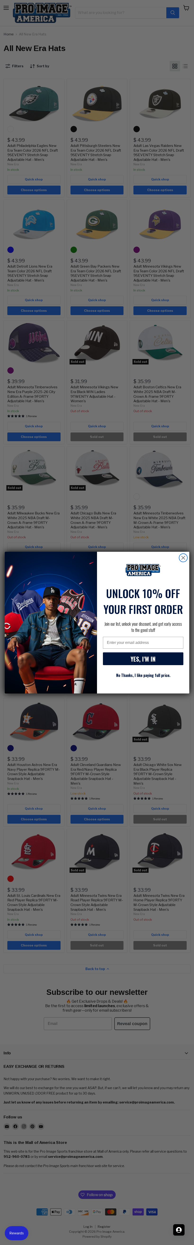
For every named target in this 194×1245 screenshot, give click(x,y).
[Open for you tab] (179, 1230)
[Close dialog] (183, 558)
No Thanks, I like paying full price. (143, 675)
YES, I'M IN (143, 659)
